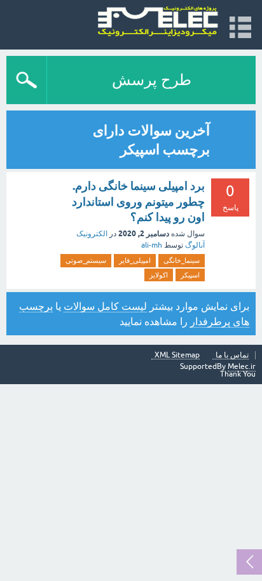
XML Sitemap (177, 355)
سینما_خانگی (181, 260)
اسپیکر (190, 275)
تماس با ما (232, 355)
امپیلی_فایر (135, 260)
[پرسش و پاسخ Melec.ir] (158, 21)
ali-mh (151, 245)
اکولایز (158, 275)
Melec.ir (242, 366)
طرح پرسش (151, 79)
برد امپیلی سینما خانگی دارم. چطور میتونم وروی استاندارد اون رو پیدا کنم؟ (138, 201)
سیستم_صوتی (86, 260)
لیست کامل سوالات (105, 306)
